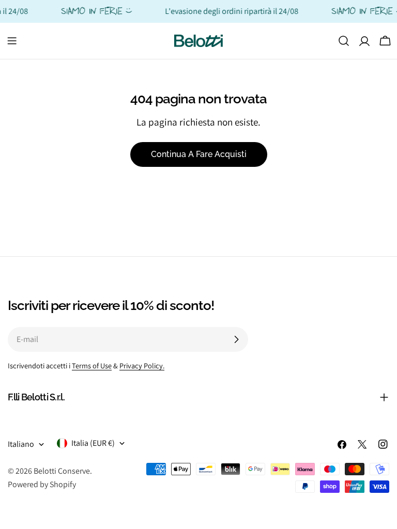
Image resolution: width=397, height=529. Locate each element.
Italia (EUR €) (93, 443)
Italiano (21, 444)
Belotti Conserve (62, 470)
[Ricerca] (343, 40)
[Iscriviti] (236, 339)
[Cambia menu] (12, 40)
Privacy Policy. (141, 365)
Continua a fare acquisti (199, 154)
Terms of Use (92, 365)
